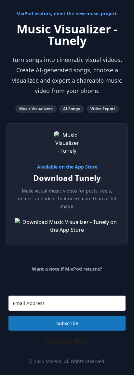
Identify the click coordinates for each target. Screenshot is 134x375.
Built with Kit (67, 341)
